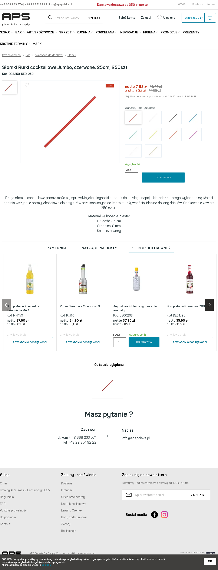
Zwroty (65, 524)
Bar (18, 32)
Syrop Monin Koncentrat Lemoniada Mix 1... (24, 308)
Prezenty (191, 32)
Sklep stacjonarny (73, 497)
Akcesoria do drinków (49, 55)
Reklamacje (68, 531)
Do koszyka (163, 177)
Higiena (149, 32)
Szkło (5, 32)
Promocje (169, 32)
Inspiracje (128, 32)
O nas (3, 483)
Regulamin (7, 497)
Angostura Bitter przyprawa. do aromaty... (135, 308)
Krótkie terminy (14, 44)
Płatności (67, 490)
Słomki (71, 55)
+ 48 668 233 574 (82, 437)
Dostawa (197, 4)
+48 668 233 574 (11, 4)
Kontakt (211, 4)
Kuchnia (83, 32)
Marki (37, 44)
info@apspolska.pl (60, 4)
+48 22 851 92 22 (36, 4)
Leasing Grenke (71, 510)
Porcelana (105, 32)
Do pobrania (8, 517)
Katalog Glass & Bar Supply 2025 (25, 490)
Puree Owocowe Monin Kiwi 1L (80, 306)
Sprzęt (65, 32)
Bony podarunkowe (74, 517)
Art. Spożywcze (40, 32)
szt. (193, 17)
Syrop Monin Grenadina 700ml (187, 306)
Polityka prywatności (13, 510)
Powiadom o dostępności (30, 342)
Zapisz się (198, 495)
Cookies (46, 565)
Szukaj (94, 18)
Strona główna (11, 55)
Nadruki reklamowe (73, 504)
